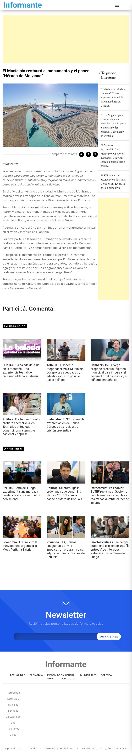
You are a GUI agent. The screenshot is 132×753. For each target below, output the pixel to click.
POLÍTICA (106, 675)
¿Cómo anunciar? (115, 748)
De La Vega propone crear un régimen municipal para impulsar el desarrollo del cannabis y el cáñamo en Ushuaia (113, 125)
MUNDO (51, 678)
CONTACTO (68, 678)
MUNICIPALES (88, 675)
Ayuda (32, 748)
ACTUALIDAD (17, 675)
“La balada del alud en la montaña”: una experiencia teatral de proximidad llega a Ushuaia (113, 97)
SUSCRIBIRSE (109, 636)
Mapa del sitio (12, 748)
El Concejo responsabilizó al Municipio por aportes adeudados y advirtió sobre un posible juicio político (113, 155)
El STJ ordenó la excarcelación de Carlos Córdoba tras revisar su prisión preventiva (113, 181)
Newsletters (89, 748)
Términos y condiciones (59, 748)
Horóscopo (13, 692)
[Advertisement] (66, 39)
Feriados (13, 710)
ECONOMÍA (36, 675)
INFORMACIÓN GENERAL (61, 675)
